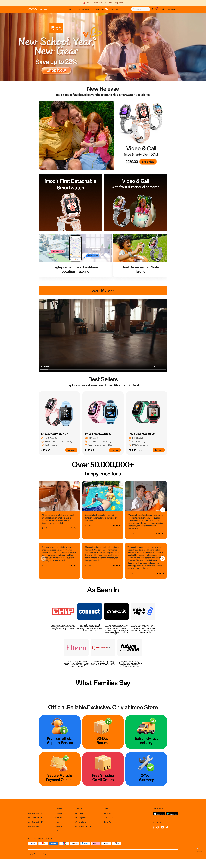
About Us (58, 813)
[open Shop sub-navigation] (74, 9)
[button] (43, 510)
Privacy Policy (108, 813)
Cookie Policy (108, 822)
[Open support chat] (200, 851)
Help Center (79, 813)
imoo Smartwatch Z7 (35, 822)
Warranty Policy (80, 822)
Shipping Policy (80, 818)
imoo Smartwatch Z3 (35, 818)
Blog (57, 822)
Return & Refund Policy (83, 826)
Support (114, 9)
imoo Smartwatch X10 (35, 813)
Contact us (59, 826)
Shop (69, 9)
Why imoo (59, 818)
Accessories (84, 9)
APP (56, 831)
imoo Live (100, 9)
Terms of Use (108, 818)
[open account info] (152, 9)
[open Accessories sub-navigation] (91, 9)
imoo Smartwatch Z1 (35, 826)
